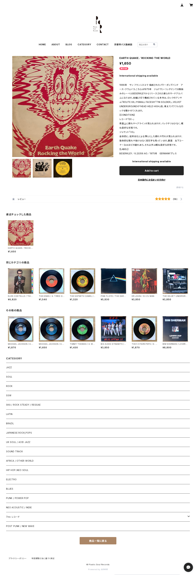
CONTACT (103, 44)
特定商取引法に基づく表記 (43, 558)
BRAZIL (10, 423)
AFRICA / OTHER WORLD (20, 460)
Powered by (94, 569)
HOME (42, 44)
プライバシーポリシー (18, 558)
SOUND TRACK (14, 451)
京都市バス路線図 (123, 44)
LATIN (9, 414)
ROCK (9, 386)
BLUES (9, 488)
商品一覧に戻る (98, 540)
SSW (8, 395)
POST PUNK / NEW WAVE (20, 526)
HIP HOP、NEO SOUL (17, 470)
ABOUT (55, 44)
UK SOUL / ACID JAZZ (18, 442)
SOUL (9, 376)
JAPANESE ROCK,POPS (19, 432)
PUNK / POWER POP (17, 498)
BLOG (69, 44)
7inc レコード (13, 516)
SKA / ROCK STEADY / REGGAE (23, 404)
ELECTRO (11, 479)
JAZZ (9, 367)
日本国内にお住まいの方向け (151, 179)
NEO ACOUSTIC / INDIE (19, 507)
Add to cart (152, 170)
